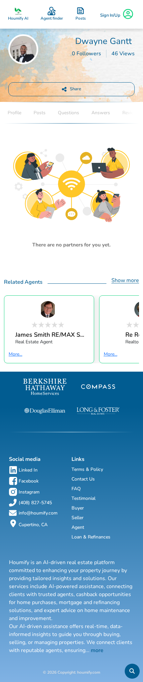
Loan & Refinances (91, 537)
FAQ (76, 489)
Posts (40, 113)
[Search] (132, 671)
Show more (125, 280)
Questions (68, 113)
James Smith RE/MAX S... (49, 334)
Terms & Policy (87, 469)
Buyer (78, 508)
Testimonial (83, 498)
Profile (14, 113)
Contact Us (83, 479)
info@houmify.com (38, 513)
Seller (77, 517)
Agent (78, 527)
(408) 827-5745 (35, 503)
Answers (100, 113)
